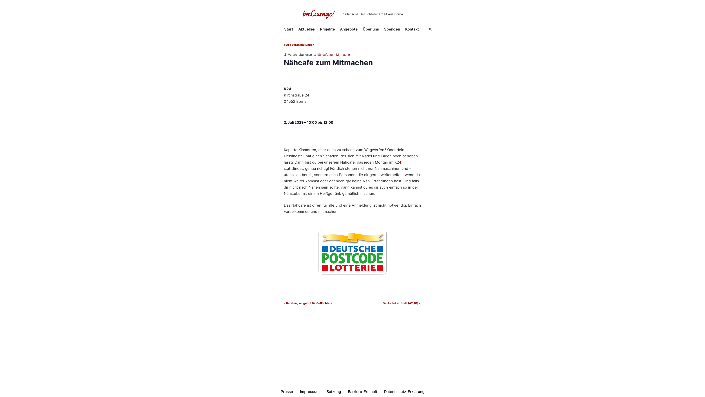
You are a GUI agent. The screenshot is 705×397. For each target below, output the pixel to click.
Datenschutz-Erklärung (404, 391)
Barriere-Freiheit (362, 391)
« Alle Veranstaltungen (299, 45)
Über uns (371, 29)
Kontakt (412, 29)
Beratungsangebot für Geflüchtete (308, 303)
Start (288, 29)
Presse (287, 391)
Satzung (334, 391)
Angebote (349, 29)
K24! (398, 162)
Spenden (392, 29)
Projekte (327, 29)
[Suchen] (430, 29)
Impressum (310, 391)
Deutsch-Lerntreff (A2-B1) (401, 303)
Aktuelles (306, 29)
